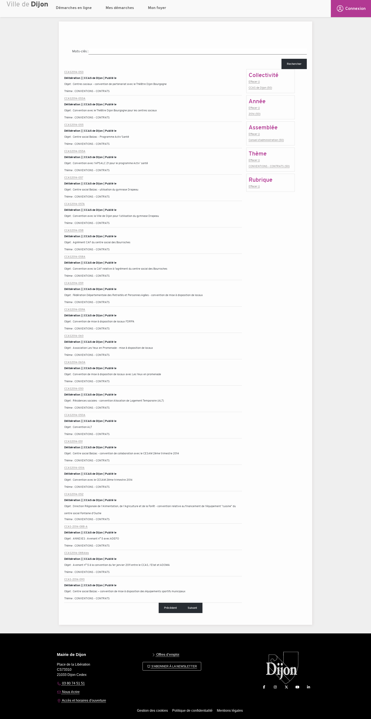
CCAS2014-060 (74, 336)
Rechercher (294, 64)
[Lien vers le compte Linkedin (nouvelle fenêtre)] (308, 687)
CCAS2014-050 (74, 388)
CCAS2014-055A (74, 151)
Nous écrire (70, 692)
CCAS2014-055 (74, 125)
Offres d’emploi (167, 654)
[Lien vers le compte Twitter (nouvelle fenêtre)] (286, 687)
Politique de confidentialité (192, 710)
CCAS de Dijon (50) (260, 87)
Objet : (68, 84)
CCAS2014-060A (74, 362)
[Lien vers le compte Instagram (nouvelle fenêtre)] (275, 687)
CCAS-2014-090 (74, 579)
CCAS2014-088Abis (76, 553)
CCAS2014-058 (74, 230)
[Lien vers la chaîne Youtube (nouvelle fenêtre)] (297, 687)
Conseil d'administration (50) (266, 140)
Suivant (192, 608)
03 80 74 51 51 (73, 683)
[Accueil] (27, 9)
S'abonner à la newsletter (174, 666)
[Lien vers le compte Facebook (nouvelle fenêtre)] (264, 687)
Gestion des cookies (152, 710)
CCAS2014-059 (74, 283)
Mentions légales (230, 710)
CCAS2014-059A (74, 309)
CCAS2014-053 (74, 72)
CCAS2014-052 (74, 494)
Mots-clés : (80, 51)
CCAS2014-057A (74, 204)
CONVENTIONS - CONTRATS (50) (269, 166)
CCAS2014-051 (73, 441)
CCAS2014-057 (73, 177)
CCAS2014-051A (74, 468)
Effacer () (254, 81)
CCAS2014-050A (74, 415)
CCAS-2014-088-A (76, 526)
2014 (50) (254, 114)
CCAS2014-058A (74, 256)
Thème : (69, 91)
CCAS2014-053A (74, 98)
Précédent (170, 608)
